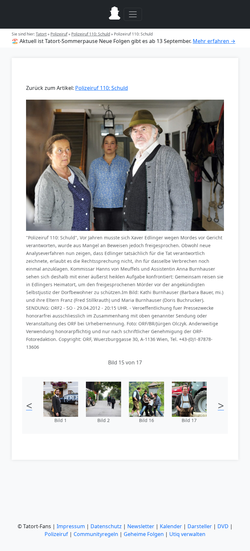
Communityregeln (96, 534)
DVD (223, 526)
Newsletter (140, 526)
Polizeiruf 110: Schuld (90, 34)
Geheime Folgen (144, 534)
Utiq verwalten (187, 534)
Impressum (71, 526)
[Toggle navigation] (133, 14)
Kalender (171, 526)
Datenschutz (106, 526)
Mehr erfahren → (214, 41)
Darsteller (200, 526)
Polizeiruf (58, 34)
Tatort (41, 34)
